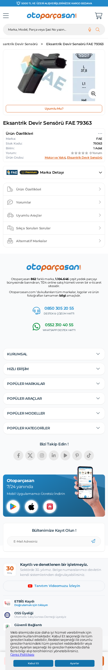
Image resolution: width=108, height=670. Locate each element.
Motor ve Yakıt (55, 157)
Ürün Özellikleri (28, 189)
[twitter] (30, 455)
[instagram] (42, 455)
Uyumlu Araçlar (29, 215)
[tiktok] (89, 455)
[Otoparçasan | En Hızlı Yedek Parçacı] (52, 16)
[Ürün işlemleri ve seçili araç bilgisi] (100, 133)
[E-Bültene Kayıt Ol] (93, 541)
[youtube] (65, 455)
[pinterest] (77, 455)
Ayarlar (74, 663)
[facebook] (18, 455)
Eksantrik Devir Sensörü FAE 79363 (75, 44)
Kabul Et (33, 663)
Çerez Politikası (22, 654)
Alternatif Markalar (31, 241)
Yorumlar (23, 202)
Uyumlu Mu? (54, 108)
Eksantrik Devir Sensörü (84, 157)
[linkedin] (54, 455)
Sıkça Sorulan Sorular (33, 228)
